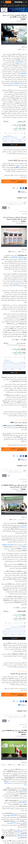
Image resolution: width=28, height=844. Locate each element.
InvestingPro (19, 62)
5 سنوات (9, 133)
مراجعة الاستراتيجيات (22, 346)
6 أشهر (16, 133)
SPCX (24, 779)
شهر (18, 133)
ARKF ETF (13, 823)
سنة (12, 133)
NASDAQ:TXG (22, 836)
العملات (4, 6)
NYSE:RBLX (13, 815)
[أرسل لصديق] (14, 188)
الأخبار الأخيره (24, 6)
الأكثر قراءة (17, 6)
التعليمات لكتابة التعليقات (23, 211)
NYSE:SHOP (18, 832)
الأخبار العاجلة (10, 6)
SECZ (24, 823)
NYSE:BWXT (22, 802)
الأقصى (6, 133)
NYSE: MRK (22, 259)
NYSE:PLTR (22, 792)
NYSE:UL (23, 527)
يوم (24, 133)
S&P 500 (16, 285)
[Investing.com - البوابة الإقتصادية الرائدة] (19, 2)
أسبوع (22, 133)
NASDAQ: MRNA (17, 257)
